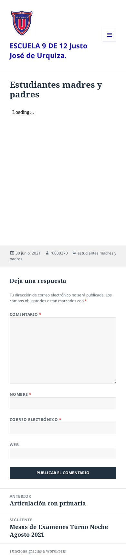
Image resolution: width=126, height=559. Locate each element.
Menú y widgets (109, 41)
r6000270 (59, 253)
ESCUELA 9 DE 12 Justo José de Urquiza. (49, 50)
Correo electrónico (36, 419)
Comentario (26, 314)
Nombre (21, 394)
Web (14, 444)
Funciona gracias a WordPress (38, 551)
